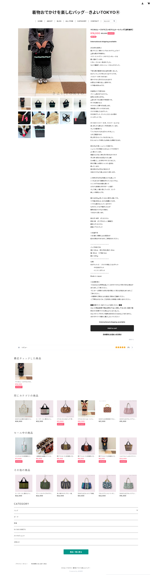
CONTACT (95, 21)
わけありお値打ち (20, 529)
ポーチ (16, 517)
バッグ (16, 510)
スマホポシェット (19, 536)
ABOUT (50, 21)
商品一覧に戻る (76, 552)
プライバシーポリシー (22, 564)
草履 (15, 523)
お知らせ (17, 542)
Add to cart (112, 328)
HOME (40, 21)
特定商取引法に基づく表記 (39, 564)
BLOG (59, 21)
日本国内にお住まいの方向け (112, 334)
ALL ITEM (69, 21)
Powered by (73, 571)
